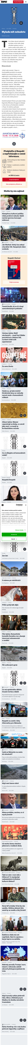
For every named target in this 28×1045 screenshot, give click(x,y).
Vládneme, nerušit (12, 932)
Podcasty (6, 872)
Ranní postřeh (7, 304)
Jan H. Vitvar (5, 344)
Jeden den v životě (6, 578)
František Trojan (5, 223)
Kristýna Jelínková (6, 941)
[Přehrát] (21, 207)
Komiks (3, 553)
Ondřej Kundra (5, 913)
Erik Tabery (4, 761)
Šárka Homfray (5, 1031)
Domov (3, 28)
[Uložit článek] (21, 23)
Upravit (13, 539)
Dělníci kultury (11, 872)
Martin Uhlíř (4, 790)
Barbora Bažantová (6, 369)
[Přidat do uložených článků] (24, 207)
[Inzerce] (14, 135)
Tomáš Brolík (5, 311)
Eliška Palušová (5, 431)
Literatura (4, 364)
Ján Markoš (4, 251)
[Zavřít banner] (25, 505)
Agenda (4, 502)
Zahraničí (4, 962)
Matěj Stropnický (5, 36)
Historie (4, 993)
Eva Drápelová (5, 583)
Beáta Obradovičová (6, 853)
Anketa (3, 450)
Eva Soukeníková (6, 400)
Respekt (4, 457)
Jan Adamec (5, 1004)
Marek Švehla (5, 821)
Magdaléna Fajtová (6, 973)
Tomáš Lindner (5, 730)
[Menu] (26, 2)
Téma (3, 718)
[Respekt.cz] (4, 2)
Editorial (6, 749)
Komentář (6, 242)
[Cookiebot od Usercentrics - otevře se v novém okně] (16, 505)
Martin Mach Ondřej (13, 558)
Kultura (3, 331)
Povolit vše (14, 534)
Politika (3, 388)
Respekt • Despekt (6, 477)
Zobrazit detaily (19, 530)
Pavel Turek (4, 643)
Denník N (10, 251)
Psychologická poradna (7, 841)
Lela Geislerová (5, 558)
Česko (3, 211)
